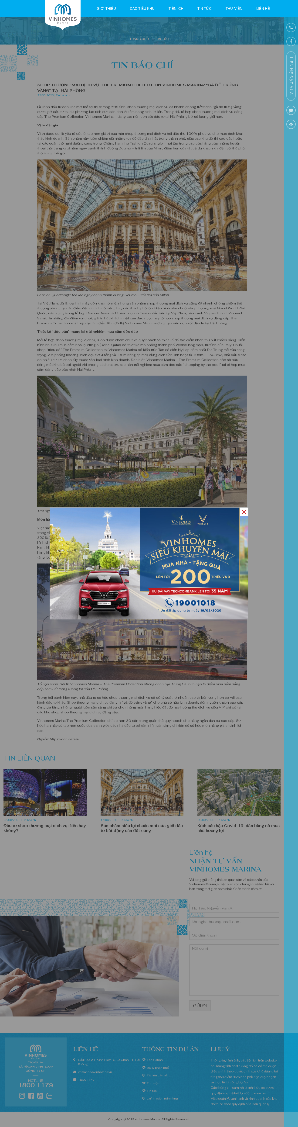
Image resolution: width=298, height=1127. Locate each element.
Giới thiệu (106, 8)
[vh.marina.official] (291, 41)
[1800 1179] (291, 27)
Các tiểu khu (142, 8)
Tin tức (204, 8)
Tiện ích (176, 8)
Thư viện (234, 8)
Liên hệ (263, 8)
